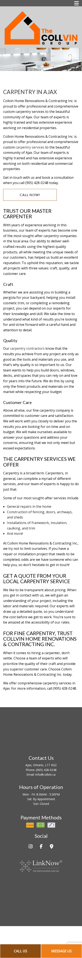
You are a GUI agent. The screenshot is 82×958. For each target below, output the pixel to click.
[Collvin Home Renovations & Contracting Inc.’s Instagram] (30, 847)
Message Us (61, 951)
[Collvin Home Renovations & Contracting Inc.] (41, 27)
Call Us (20, 951)
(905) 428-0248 (46, 770)
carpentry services (30, 147)
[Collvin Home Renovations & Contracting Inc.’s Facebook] (41, 847)
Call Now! (30, 195)
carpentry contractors (27, 348)
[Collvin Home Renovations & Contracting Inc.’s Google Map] (52, 847)
